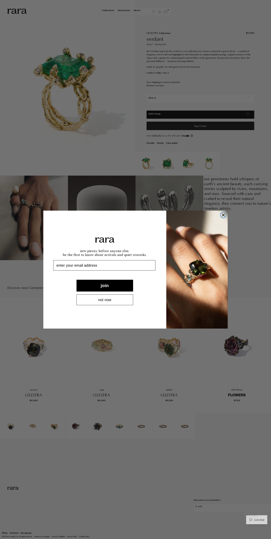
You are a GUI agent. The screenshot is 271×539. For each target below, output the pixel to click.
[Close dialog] (223, 215)
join (105, 285)
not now (104, 300)
